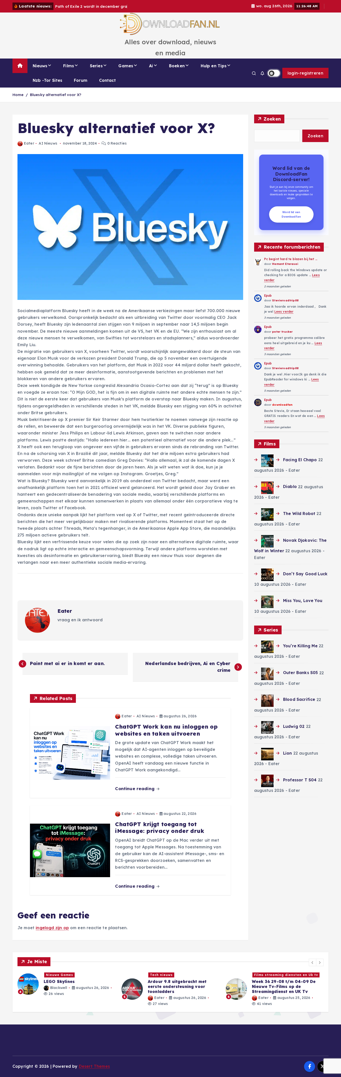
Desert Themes (94, 1066)
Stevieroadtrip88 (285, 300)
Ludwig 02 (294, 726)
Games (125, 65)
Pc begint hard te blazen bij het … (290, 259)
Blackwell (266, 997)
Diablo (290, 486)
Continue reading (135, 788)
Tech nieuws (57, 975)
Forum (80, 80)
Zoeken (272, 119)
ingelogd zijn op (52, 927)
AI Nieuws (48, 143)
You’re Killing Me (300, 645)
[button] (312, 962)
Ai (151, 65)
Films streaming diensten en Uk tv (182, 975)
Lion (287, 753)
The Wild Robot (299, 513)
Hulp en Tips (214, 65)
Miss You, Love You (302, 600)
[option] (66, 989)
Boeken (177, 65)
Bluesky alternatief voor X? (55, 94)
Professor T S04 (300, 779)
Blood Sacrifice (299, 699)
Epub (268, 295)
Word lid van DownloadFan (291, 214)
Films (68, 65)
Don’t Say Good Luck (305, 573)
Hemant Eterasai (285, 264)
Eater (29, 143)
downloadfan (282, 404)
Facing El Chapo (300, 459)
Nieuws (40, 65)
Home (18, 94)
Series (96, 65)
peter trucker (282, 331)
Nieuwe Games (267, 975)
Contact (107, 80)
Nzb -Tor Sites (47, 80)
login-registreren (305, 73)
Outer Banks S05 (300, 672)
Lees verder (284, 311)
